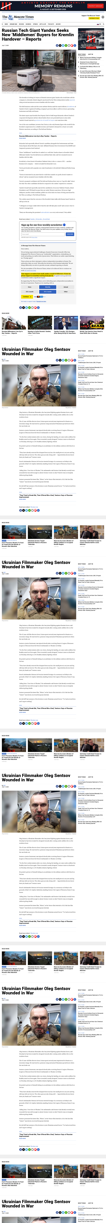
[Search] (103, 24)
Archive (58, 24)
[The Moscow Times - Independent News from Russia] (18, 17)
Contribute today (94, 18)
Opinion (35, 24)
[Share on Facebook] (57, 45)
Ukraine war (34, 507)
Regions (21, 24)
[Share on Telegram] (63, 45)
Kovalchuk (46, 219)
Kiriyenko (39, 219)
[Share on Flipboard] (72, 45)
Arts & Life (42, 24)
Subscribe (70, 234)
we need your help (30, 270)
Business (28, 24)
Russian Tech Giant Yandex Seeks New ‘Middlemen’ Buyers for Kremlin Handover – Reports (38, 35)
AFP (4, 359)
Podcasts (51, 24)
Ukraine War (13, 24)
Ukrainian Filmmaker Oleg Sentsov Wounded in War (36, 351)
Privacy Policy (34, 237)
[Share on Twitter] (60, 45)
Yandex (32, 219)
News (6, 24)
